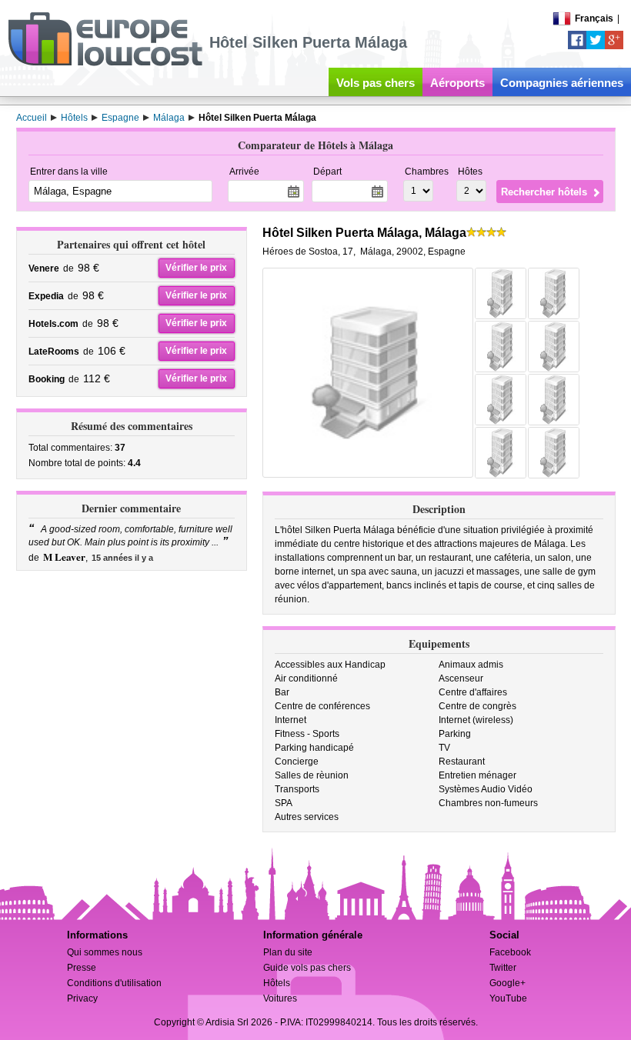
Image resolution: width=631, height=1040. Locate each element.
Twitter (502, 967)
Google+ (507, 983)
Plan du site (287, 952)
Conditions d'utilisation (114, 983)
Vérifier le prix (196, 267)
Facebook (510, 952)
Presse (81, 967)
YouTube (508, 998)
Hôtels (276, 983)
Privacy (82, 998)
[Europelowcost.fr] (105, 63)
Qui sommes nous (104, 952)
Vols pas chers (375, 82)
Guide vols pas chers (307, 967)
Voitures (280, 998)
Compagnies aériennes (561, 82)
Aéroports (457, 82)
